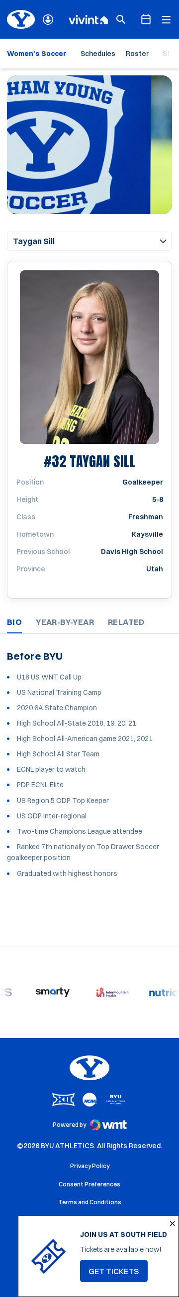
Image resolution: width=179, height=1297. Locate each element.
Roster (137, 53)
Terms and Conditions (89, 1202)
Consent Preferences (89, 1184)
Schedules (98, 53)
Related (126, 622)
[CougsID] (48, 19)
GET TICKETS (118, 1274)
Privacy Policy (89, 1166)
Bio (14, 622)
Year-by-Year (65, 622)
